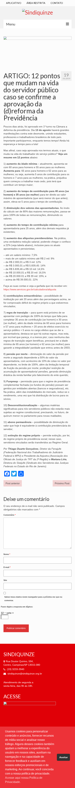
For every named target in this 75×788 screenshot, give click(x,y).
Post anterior (13, 483)
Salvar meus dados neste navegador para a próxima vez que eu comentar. (33, 598)
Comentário (9, 515)
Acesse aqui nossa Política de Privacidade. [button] (23, 779)
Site (5, 580)
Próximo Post (62, 483)
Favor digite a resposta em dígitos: (17, 607)
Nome (6, 554)
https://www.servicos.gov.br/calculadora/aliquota (29, 289)
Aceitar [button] (63, 757)
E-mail (6, 567)
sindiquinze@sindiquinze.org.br (24, 673)
